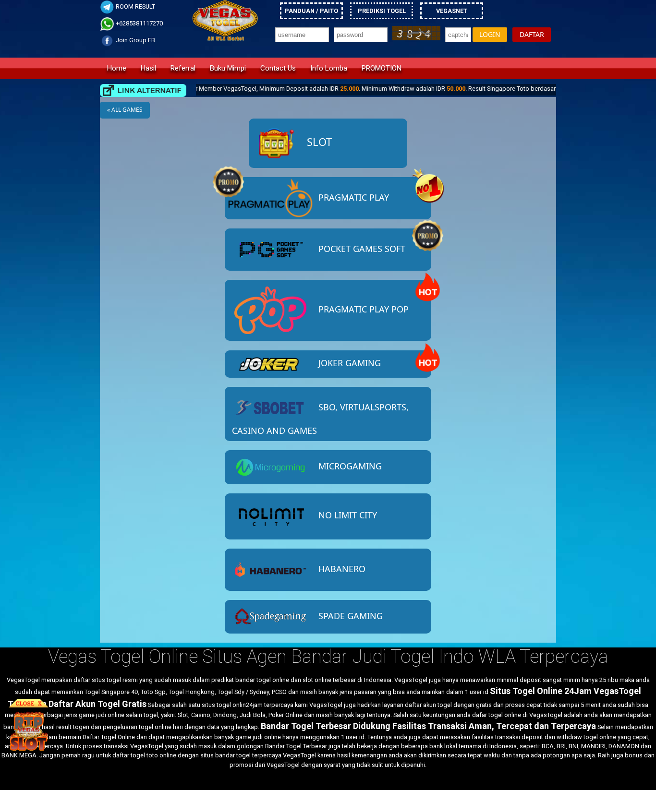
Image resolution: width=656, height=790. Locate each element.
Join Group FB (134, 40)
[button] (490, 34)
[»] (143, 90)
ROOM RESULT (134, 6)
